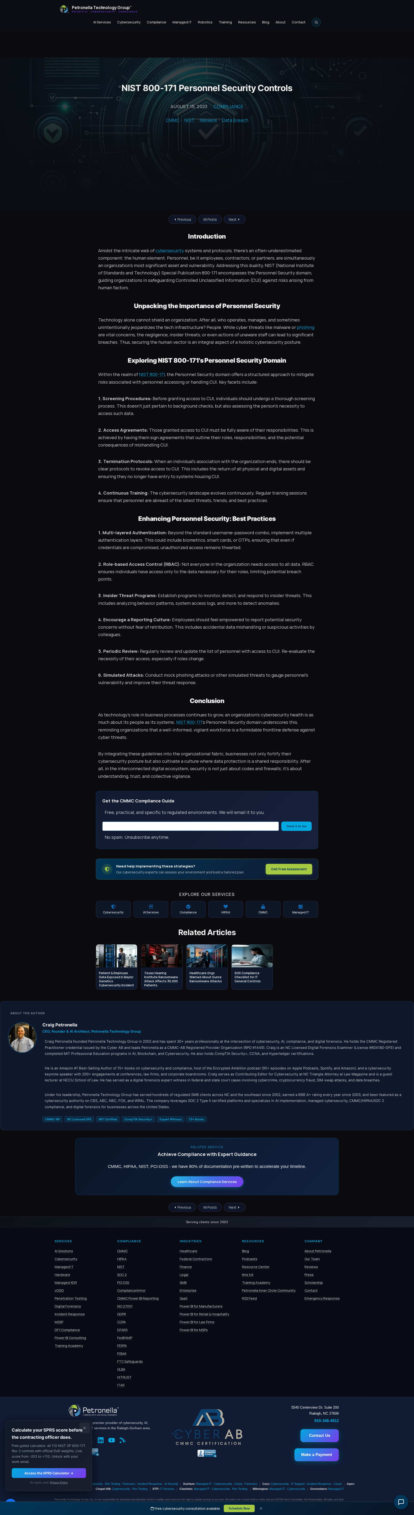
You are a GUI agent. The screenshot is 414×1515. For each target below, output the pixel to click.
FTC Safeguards (130, 1361)
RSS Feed (249, 1298)
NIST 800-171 (152, 374)
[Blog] (123, 1440)
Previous (184, 219)
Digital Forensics (68, 1306)
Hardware (62, 1274)
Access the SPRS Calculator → (48, 1473)
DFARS (122, 1330)
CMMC (172, 120)
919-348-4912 (326, 1420)
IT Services (167, 1489)
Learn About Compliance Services (207, 1181)
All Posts (210, 219)
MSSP (59, 1322)
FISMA (121, 1353)
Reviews (311, 1266)
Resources (247, 22)
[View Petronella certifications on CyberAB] (207, 1444)
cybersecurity (169, 250)
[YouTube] (112, 1440)
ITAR (121, 1385)
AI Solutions (64, 1251)
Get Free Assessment (289, 869)
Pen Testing (112, 1484)
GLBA (121, 1369)
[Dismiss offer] (84, 1428)
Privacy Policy (59, 1482)
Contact (298, 22)
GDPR (121, 1314)
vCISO (59, 1290)
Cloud (238, 1484)
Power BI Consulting (70, 1337)
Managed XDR (66, 1282)
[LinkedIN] (101, 1440)
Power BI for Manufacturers (201, 1306)
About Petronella (318, 1251)
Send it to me (296, 826)
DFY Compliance (67, 1330)
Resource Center (256, 1266)
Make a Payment (316, 1454)
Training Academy (69, 1345)
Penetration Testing (71, 1298)
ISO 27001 (125, 1306)
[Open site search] (316, 22)
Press (309, 1274)
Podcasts (249, 1259)
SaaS (183, 1298)
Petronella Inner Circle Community (268, 1290)
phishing (305, 327)
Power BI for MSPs (194, 1330)
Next (233, 219)
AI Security (171, 1484)
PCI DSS (123, 1282)
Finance (186, 1266)
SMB (183, 1282)
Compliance (156, 22)
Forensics (129, 1484)
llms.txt (247, 1274)
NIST (189, 120)
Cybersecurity (129, 22)
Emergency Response (322, 1298)
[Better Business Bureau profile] (207, 1457)
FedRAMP (124, 1337)
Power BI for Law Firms (197, 1322)
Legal (184, 1274)
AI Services (102, 22)
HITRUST (124, 1377)
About (281, 22)
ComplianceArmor (131, 1290)
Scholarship (314, 1282)
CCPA (121, 1322)
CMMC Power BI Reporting (138, 1298)
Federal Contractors (196, 1259)
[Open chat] (401, 1502)
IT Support (298, 1484)
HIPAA (121, 1259)
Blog (265, 22)
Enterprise (188, 1290)
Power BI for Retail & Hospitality (204, 1314)
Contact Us (319, 1435)
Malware (208, 120)
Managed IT (182, 22)
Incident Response (70, 1314)
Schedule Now (239, 1508)
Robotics (205, 22)
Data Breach (235, 120)
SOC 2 (122, 1274)
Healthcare (188, 1251)
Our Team (312, 1259)
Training (225, 22)
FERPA (122, 1345)
